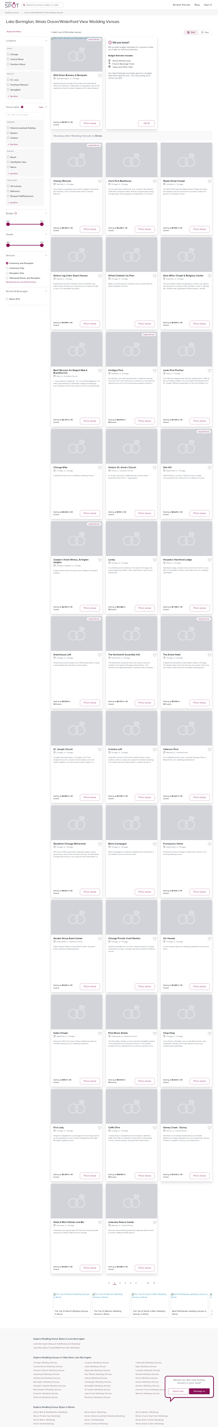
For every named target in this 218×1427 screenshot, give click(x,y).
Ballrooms (15, 191)
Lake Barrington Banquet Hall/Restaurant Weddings (57, 1344)
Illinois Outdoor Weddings (96, 1423)
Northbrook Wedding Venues (46, 1378)
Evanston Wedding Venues (45, 1393)
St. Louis (14, 80)
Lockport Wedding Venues (97, 1362)
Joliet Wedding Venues (95, 1366)
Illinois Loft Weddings (94, 1420)
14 (148, 1283)
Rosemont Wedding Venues (97, 1397)
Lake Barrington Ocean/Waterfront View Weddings (56, 1347)
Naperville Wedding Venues (97, 1370)
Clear (41, 107)
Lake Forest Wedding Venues (98, 1393)
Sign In (208, 4)
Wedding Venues (12, 12)
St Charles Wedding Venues (97, 1389)
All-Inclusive (16, 186)
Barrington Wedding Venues (46, 1382)
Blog (197, 4)
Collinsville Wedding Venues (149, 1362)
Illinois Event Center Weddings (150, 1420)
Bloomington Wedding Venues (47, 1389)
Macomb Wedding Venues (148, 1393)
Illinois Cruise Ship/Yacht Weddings (152, 1416)
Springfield (15, 90)
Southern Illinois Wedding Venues (49, 1370)
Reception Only (16, 273)
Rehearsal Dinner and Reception (24, 278)
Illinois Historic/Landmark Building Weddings (105, 1416)
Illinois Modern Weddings (147, 1412)
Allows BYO (14, 299)
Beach (13, 157)
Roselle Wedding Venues (147, 1374)
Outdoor (14, 138)
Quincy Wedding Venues (147, 1382)
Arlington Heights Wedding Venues (49, 1385)
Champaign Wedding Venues (98, 1382)
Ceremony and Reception (21, 263)
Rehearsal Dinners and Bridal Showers (21, 282)
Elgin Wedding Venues (146, 1366)
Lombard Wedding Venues (148, 1370)
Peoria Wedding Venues (147, 1378)
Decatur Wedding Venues (147, 1385)
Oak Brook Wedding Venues (46, 1374)
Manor (13, 167)
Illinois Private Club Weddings (46, 1416)
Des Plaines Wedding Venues (98, 1374)
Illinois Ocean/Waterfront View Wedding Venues (43, 12)
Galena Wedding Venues (96, 1378)
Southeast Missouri (19, 85)
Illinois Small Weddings (43, 1423)
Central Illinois (17, 59)
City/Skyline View (18, 162)
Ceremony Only (16, 268)
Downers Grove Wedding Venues (151, 1389)
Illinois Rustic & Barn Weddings (150, 1423)
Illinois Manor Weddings (44, 1420)
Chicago (14, 54)
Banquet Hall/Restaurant (21, 196)
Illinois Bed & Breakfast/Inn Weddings (50, 1412)
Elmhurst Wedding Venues (45, 1397)
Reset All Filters (14, 31)
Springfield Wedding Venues (98, 1385)
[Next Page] (154, 1283)
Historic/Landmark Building (22, 128)
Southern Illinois (17, 64)
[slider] (8, 224)
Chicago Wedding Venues (45, 1362)
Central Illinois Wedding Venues (48, 1366)
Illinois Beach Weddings (95, 1412)
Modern (14, 133)
